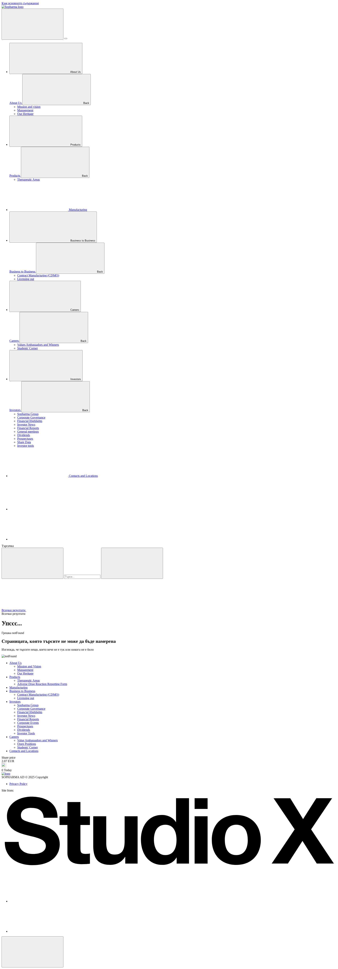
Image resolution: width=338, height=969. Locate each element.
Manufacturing (77, 209)
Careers (74, 309)
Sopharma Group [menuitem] (28, 414)
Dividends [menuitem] (23, 435)
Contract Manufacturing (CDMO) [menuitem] (38, 275)
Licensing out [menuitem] (25, 279)
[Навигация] (32, 24)
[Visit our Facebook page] (38, 509)
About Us (75, 71)
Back (86, 103)
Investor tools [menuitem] (25, 445)
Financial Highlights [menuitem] (29, 421)
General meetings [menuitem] (28, 431)
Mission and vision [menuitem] (28, 106)
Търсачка (8, 546)
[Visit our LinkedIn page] (38, 539)
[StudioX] (169, 868)
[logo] (6, 773)
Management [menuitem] (25, 110)
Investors (75, 379)
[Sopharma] (12, 6)
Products (75, 144)
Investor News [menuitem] (26, 424)
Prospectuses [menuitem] (25, 438)
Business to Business (82, 240)
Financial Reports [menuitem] (28, 428)
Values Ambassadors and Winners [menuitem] (38, 344)
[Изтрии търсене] (132, 563)
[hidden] (32, 951)
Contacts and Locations (83, 475)
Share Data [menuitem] (24, 442)
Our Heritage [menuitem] (25, 113)
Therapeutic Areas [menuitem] (28, 179)
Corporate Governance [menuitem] (31, 417)
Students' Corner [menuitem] (27, 348)
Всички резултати (14, 610)
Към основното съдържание (20, 3)
